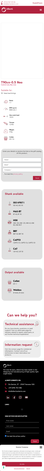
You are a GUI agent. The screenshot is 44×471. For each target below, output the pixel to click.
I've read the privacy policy (16, 436)
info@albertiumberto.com (17, 391)
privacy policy (18, 174)
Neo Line (13, 85)
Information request (18, 344)
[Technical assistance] (36, 323)
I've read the (13, 174)
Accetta (22, 464)
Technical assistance (19, 324)
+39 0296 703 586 (15, 388)
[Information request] (36, 344)
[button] (41, 447)
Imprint (28, 468)
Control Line (5, 85)
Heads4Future (37, 3)
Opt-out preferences (19, 468)
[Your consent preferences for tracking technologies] (4, 467)
